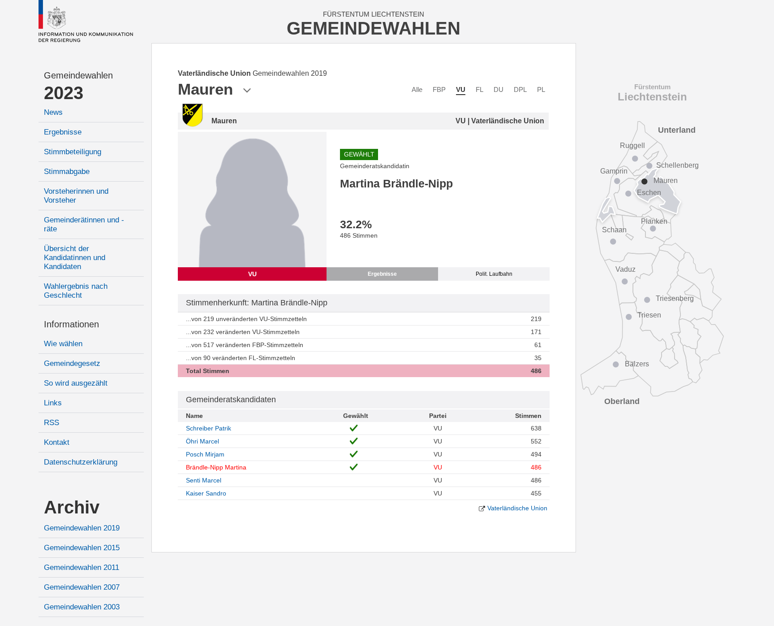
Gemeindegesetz (72, 363)
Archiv (71, 507)
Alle (417, 89)
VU (460, 89)
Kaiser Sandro (206, 493)
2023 (63, 92)
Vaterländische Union (517, 508)
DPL (520, 89)
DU (498, 89)
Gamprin (614, 171)
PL (541, 89)
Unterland (677, 130)
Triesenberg (675, 298)
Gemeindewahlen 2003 (82, 607)
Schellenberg (677, 165)
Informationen (71, 324)
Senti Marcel (203, 480)
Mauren (666, 180)
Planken (654, 221)
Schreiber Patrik (208, 428)
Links (53, 403)
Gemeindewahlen (78, 75)
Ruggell (632, 145)
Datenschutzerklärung (80, 462)
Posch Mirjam (205, 454)
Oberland (622, 401)
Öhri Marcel (202, 441)
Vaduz (625, 269)
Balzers (637, 364)
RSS (51, 422)
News (53, 112)
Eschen (649, 192)
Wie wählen (63, 343)
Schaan (614, 230)
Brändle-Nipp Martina (216, 467)
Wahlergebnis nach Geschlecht (76, 291)
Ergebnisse (63, 132)
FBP (439, 89)
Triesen (649, 315)
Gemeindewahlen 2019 (82, 528)
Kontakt (56, 442)
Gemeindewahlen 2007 (82, 587)
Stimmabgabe (67, 171)
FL (479, 89)
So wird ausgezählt (76, 383)
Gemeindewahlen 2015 (82, 547)
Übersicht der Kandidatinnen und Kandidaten (74, 257)
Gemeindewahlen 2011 (81, 567)
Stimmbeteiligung (72, 152)
